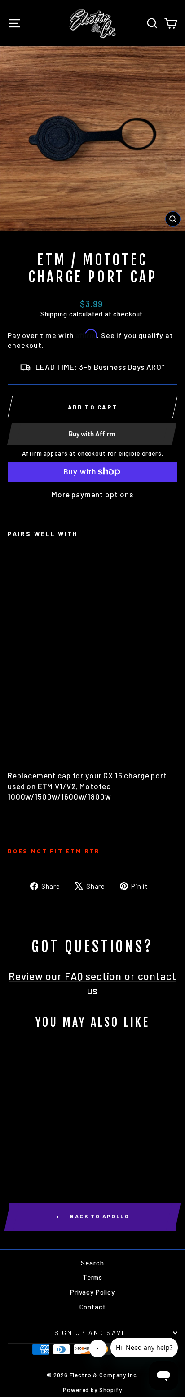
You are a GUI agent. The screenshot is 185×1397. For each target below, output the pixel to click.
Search (92, 1263)
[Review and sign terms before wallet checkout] (92, 481)
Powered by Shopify (92, 1389)
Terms (92, 1277)
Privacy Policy (92, 1292)
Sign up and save (90, 1332)
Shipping (53, 314)
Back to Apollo (98, 1216)
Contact (92, 1307)
